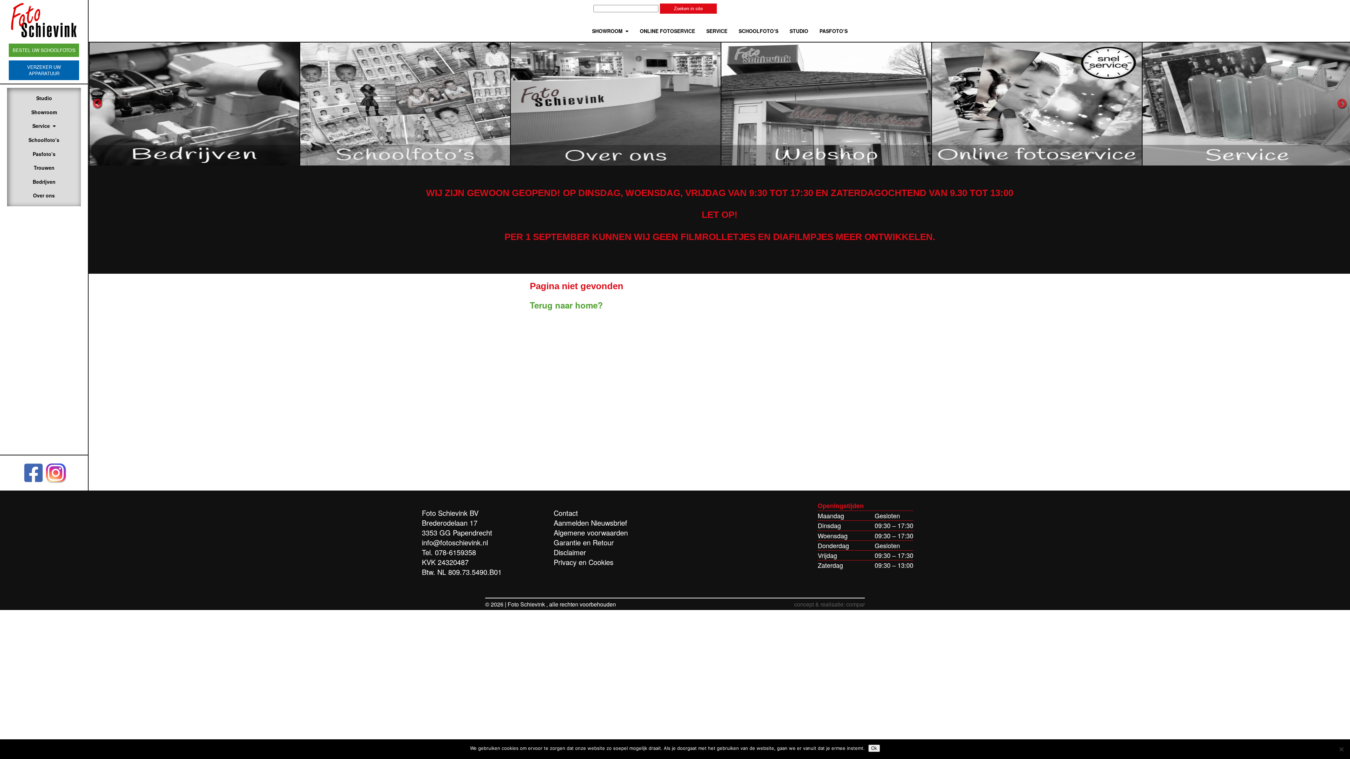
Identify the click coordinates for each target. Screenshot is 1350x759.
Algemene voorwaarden (591, 532)
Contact (566, 513)
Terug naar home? (566, 305)
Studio (44, 98)
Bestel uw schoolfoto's (44, 50)
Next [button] (1342, 103)
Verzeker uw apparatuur (44, 70)
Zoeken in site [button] (688, 8)
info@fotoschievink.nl (455, 542)
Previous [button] (97, 103)
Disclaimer (570, 552)
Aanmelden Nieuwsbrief (590, 523)
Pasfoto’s (44, 153)
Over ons (44, 195)
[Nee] (1341, 749)
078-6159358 (455, 552)
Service (41, 125)
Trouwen (44, 167)
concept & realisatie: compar (829, 604)
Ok (874, 748)
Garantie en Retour (584, 542)
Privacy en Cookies (583, 562)
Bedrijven (44, 181)
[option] (194, 104)
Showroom (44, 112)
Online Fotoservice (667, 30)
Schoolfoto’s (43, 139)
